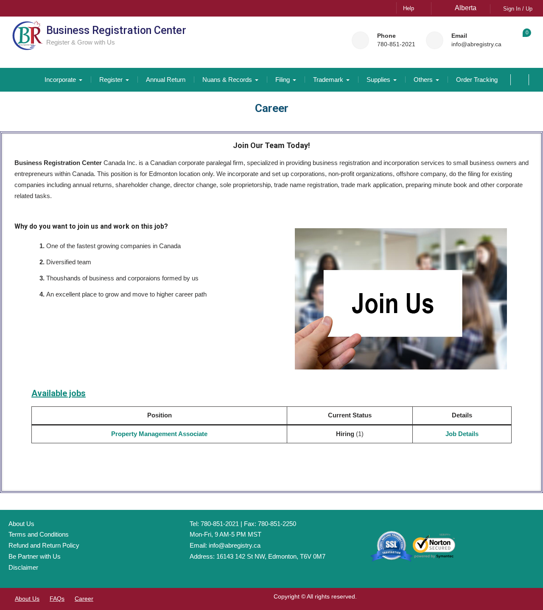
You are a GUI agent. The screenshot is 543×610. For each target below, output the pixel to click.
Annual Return (165, 79)
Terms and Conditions (38, 534)
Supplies (378, 79)
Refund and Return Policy (43, 545)
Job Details (462, 433)
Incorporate (60, 79)
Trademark (328, 79)
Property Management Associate (159, 433)
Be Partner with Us (34, 556)
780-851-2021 (396, 44)
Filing (282, 79)
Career (84, 598)
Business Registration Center (116, 30)
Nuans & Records (227, 79)
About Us (21, 523)
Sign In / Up (517, 9)
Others (423, 79)
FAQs (57, 598)
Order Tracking (477, 79)
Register (111, 79)
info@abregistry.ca (476, 44)
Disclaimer (23, 567)
